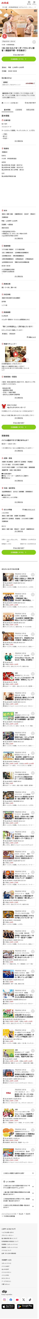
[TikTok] (30, 1300)
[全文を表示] (35, 7)
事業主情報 (30, 109)
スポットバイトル (6, 1263)
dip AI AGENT (5, 1269)
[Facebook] (11, 1300)
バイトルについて (6, 1250)
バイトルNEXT (5, 1266)
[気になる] (34, 42)
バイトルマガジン (6, 1272)
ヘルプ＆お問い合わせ (8, 1232)
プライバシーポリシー (8, 1235)
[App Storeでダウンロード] (8, 1306)
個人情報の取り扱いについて (9, 1238)
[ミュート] (27, 359)
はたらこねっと (6, 1278)
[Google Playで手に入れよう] (25, 1306)
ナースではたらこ (6, 1281)
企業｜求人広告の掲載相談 (9, 1253)
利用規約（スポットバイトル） (10, 1244)
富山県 (21, 1213)
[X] (23, 1300)
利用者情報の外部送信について (10, 1241)
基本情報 (7, 109)
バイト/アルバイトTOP (9, 1213)
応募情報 (19, 109)
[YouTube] (17, 1300)
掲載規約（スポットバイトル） (10, 1247)
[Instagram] (4, 1300)
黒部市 (28, 1213)
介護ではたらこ (6, 1284)
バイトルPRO (5, 1275)
